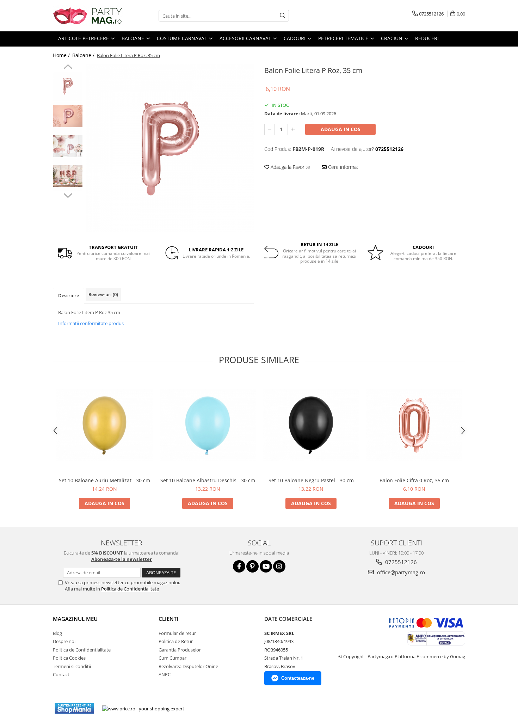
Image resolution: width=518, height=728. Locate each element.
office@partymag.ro (400, 572)
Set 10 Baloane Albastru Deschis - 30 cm (207, 480)
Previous (67, 67)
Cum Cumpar (172, 658)
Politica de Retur (176, 641)
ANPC (165, 674)
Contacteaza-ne (297, 678)
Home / (62, 55)
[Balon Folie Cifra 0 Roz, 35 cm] (414, 425)
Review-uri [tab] (103, 294)
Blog (57, 633)
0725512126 (400, 561)
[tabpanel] (170, 148)
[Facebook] (239, 566)
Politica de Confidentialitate (130, 589)
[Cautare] (282, 16)
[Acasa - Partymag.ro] (88, 15)
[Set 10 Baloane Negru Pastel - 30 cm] (311, 425)
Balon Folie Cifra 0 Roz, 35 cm (414, 480)
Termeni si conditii (72, 666)
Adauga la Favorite (289, 167)
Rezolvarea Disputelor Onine (188, 666)
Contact (61, 674)
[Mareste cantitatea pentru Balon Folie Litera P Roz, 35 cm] (293, 129)
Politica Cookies (69, 658)
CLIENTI (168, 618)
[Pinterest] (252, 566)
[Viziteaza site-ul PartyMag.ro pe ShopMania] (74, 708)
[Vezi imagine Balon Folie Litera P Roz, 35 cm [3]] (67, 176)
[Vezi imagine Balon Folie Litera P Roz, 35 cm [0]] (67, 86)
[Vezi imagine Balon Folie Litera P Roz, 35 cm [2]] (67, 146)
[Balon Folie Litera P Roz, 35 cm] (170, 148)
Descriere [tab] (68, 295)
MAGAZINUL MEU (75, 618)
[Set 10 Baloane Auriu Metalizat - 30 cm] (104, 425)
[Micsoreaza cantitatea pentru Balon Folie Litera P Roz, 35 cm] (269, 129)
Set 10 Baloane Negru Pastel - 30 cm (311, 480)
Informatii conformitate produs (91, 323)
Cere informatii (343, 167)
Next (67, 194)
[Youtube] (266, 566)
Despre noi (64, 641)
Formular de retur (177, 633)
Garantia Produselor (180, 650)
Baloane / (84, 55)
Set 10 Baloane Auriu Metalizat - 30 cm (104, 480)
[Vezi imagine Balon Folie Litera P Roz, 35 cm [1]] (67, 116)
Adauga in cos (340, 129)
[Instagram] (279, 566)
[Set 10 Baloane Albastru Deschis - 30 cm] (208, 425)
